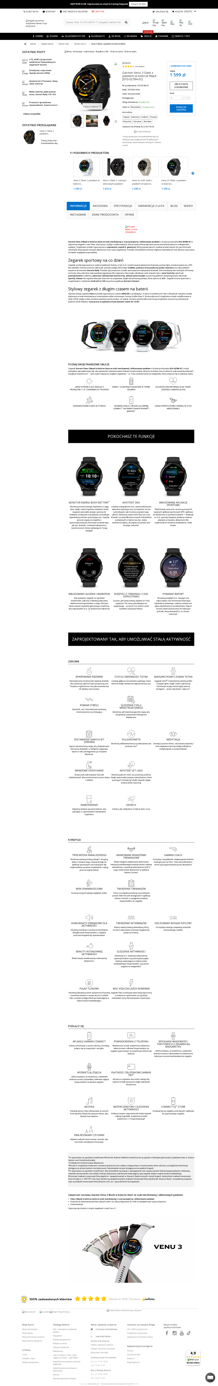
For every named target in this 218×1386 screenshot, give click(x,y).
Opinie (129, 214)
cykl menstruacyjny (129, 712)
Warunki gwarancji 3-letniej (64, 1378)
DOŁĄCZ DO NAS (138, 4)
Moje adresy (27, 1333)
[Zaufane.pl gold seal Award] (24, 1299)
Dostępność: (128, 98)
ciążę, (143, 712)
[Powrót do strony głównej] (25, 44)
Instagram (78, 214)
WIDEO (188, 206)
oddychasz (127, 809)
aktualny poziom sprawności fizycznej (93, 993)
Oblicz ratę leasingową (181, 86)
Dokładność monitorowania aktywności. (86, 1163)
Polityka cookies (60, 1343)
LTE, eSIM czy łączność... (138, 1329)
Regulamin (57, 1336)
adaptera (161, 1202)
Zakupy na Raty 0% (61, 1347)
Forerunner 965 (133, 1355)
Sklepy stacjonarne (30, 1362)
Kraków (109, 1345)
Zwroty (56, 1375)
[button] (52, 36)
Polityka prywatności (62, 1340)
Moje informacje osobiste (33, 1337)
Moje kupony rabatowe (32, 1341)
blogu (152, 1324)
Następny (115, 121)
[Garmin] (126, 63)
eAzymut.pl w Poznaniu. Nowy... (140, 1337)
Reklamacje (58, 1351)
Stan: (125, 94)
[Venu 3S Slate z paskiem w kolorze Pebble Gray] (174, 167)
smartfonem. (98, 1171)
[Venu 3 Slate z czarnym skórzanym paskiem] (116, 167)
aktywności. (89, 961)
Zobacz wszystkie (31, 114)
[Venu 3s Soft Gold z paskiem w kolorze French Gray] (145, 167)
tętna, (166, 684)
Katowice (102, 1345)
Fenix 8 (130, 1351)
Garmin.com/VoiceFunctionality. (81, 1160)
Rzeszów (102, 1349)
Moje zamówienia (29, 1329)
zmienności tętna (131, 684)
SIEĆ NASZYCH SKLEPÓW (75, 11)
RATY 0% (99, 11)
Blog (174, 206)
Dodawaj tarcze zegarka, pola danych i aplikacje (173, 1111)
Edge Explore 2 (133, 1362)
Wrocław (104, 1352)
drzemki (114, 517)
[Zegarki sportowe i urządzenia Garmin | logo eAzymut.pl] (43, 23)
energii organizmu (94, 507)
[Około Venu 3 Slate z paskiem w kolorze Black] (29, 137)
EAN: (124, 90)
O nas (24, 1355)
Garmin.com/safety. (90, 1173)
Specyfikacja (123, 206)
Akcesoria (100, 206)
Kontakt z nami (28, 1358)
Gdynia (94, 1345)
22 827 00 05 (32, 11)
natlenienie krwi (126, 743)
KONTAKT (51, 11)
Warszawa (95, 1352)
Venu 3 (112, 1208)
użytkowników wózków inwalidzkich (86, 867)
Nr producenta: (129, 86)
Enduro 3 (131, 1358)
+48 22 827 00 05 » (104, 1336)
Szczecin (111, 1349)
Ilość (172, 93)
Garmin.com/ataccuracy (96, 1168)
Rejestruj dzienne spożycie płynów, (87, 809)
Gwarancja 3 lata (151, 206)
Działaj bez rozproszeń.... (138, 1333)
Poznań (94, 1349)
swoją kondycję (85, 893)
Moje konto (28, 1324)
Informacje (78, 206)
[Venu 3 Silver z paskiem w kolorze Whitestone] (86, 167)
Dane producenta (105, 214)
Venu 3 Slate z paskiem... (47, 132)
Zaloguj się (161, 11)
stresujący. (97, 712)
